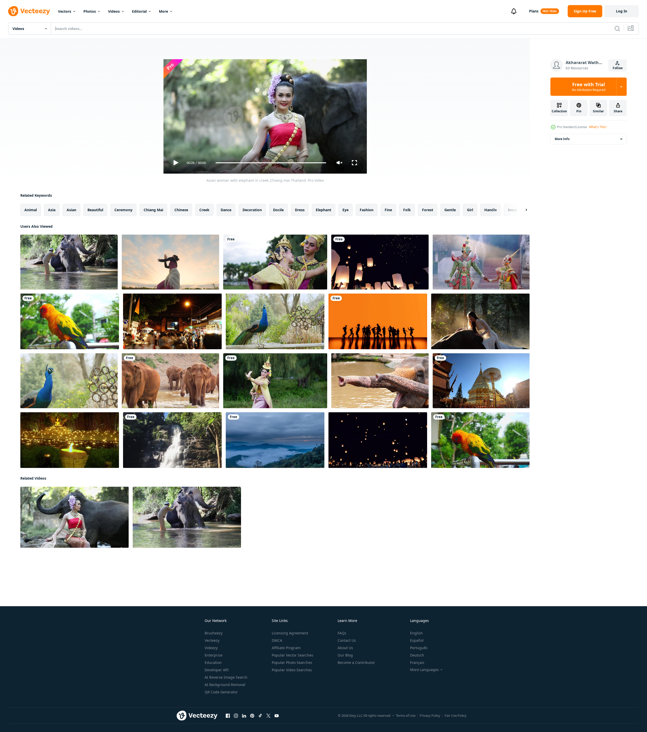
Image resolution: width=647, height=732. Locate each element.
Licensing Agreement (290, 633)
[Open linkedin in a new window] (244, 716)
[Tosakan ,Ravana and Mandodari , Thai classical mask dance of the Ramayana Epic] (481, 262)
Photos (89, 11)
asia (51, 209)
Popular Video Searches (292, 669)
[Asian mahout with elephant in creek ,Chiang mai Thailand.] (69, 262)
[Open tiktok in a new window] (260, 716)
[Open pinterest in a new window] (252, 716)
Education (213, 662)
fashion (366, 209)
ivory (512, 209)
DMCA (277, 640)
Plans (533, 11)
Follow (618, 68)
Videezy (211, 647)
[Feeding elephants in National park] (380, 380)
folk (407, 209)
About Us (345, 647)
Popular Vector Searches (292, 655)
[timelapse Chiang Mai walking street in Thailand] (172, 321)
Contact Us (347, 640)
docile (278, 209)
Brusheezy (213, 633)
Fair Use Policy (456, 715)
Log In (621, 11)
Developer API (217, 669)
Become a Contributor (356, 662)
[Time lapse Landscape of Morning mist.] (275, 440)
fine (388, 209)
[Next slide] (522, 210)
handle (490, 209)
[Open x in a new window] (268, 716)
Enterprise (213, 655)
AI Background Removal (225, 684)
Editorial (139, 11)
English (416, 633)
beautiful (95, 209)
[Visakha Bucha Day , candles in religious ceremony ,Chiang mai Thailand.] (69, 440)
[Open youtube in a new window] (277, 716)
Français (417, 662)
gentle (450, 209)
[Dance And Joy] (377, 321)
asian (71, 209)
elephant (323, 209)
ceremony (123, 209)
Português (419, 647)
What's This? (598, 127)
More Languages (424, 670)
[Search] (617, 28)
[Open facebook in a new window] (228, 716)
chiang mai (153, 209)
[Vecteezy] (29, 11)
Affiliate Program (286, 647)
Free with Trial (588, 86)
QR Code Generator (221, 692)
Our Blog (345, 655)
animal (30, 209)
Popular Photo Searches (292, 662)
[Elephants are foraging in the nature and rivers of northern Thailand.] (170, 380)
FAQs (342, 633)
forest (427, 209)
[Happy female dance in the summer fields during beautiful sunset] (170, 262)
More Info (562, 139)
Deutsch (417, 655)
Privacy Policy (430, 715)
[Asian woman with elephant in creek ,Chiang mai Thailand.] (74, 517)
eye (345, 209)
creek (204, 209)
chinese (181, 209)
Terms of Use (405, 715)
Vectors (64, 11)
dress (300, 209)
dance (226, 209)
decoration (252, 209)
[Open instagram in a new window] (236, 716)
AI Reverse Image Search (226, 677)
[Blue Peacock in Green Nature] (275, 321)
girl (470, 209)
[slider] (270, 162)
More (163, 11)
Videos (114, 11)
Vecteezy (212, 640)
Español (417, 640)
